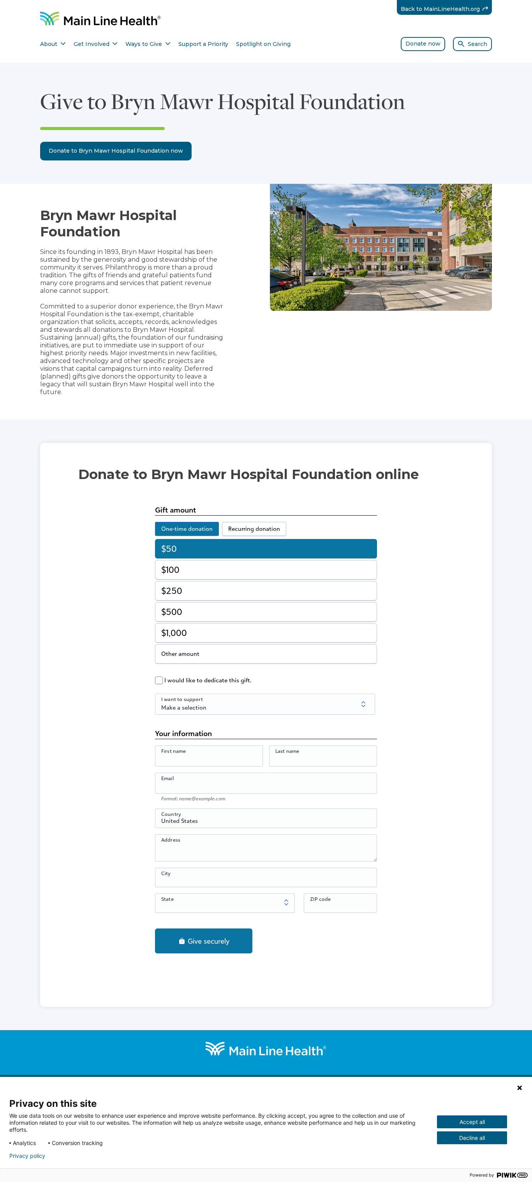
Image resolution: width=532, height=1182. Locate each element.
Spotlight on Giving (263, 44)
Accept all (472, 1122)
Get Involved (96, 44)
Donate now (422, 43)
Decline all (472, 1137)
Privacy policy (27, 1156)
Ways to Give (148, 44)
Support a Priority (203, 44)
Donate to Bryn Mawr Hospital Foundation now (116, 150)
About (53, 44)
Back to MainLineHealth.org (446, 8)
